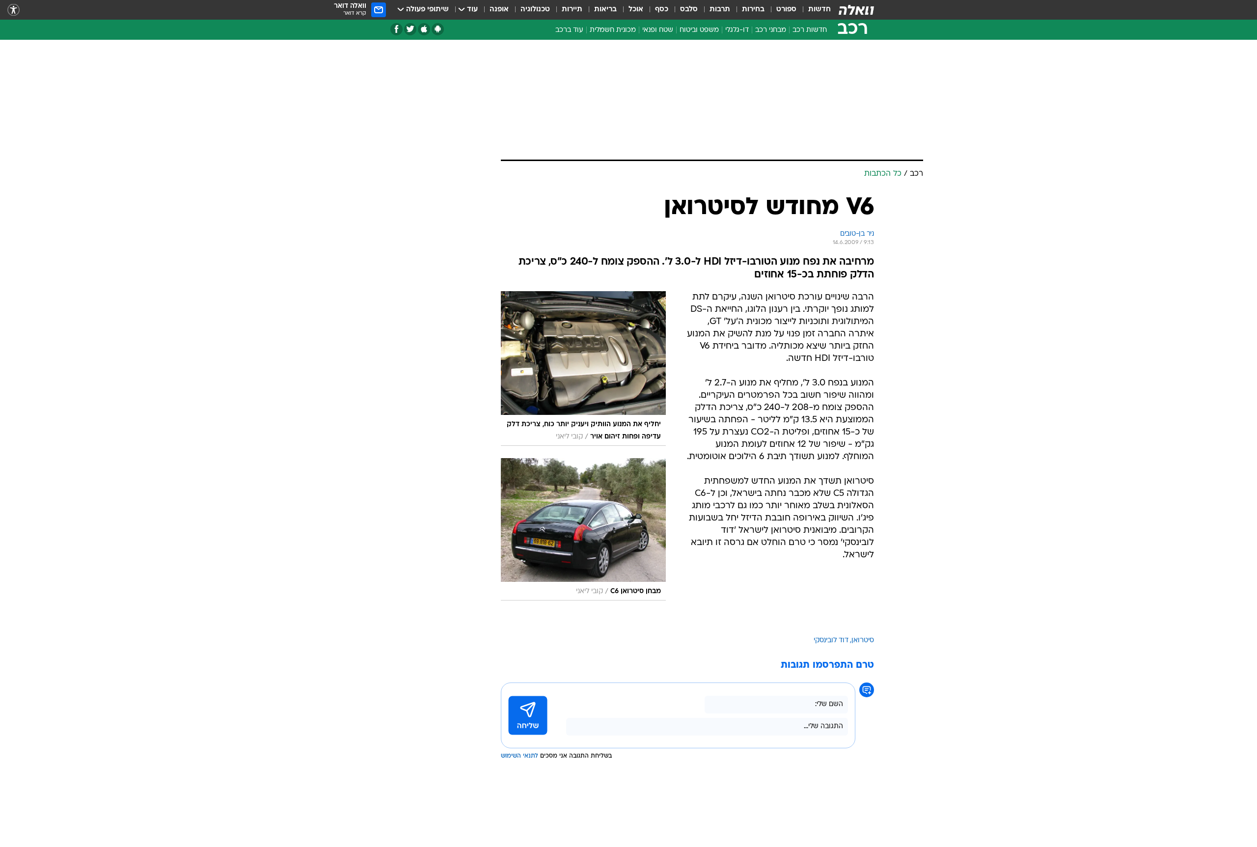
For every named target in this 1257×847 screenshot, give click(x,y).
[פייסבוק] (396, 29)
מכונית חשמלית (613, 30)
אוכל (635, 9)
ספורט (786, 9)
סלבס (689, 9)
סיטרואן (862, 640)
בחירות (753, 9)
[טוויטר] (410, 29)
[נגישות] (13, 10)
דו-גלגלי (737, 30)
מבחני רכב (770, 30)
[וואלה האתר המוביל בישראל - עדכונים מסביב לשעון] (856, 10)
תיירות (572, 9)
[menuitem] (813, 9)
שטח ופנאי (657, 30)
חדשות (819, 9)
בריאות (605, 9)
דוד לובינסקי (831, 640)
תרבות (720, 9)
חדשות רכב (809, 30)
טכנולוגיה (535, 9)
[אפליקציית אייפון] (424, 29)
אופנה (499, 9)
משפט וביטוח (699, 30)
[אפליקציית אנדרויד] (438, 29)
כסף (661, 9)
